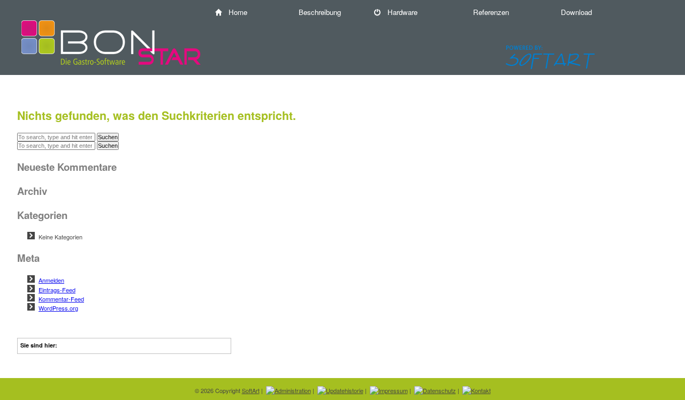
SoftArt (251, 390)
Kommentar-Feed (61, 299)
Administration (293, 390)
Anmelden (51, 280)
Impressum (393, 390)
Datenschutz (439, 390)
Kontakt (481, 390)
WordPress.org (58, 308)
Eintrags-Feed (57, 289)
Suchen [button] (108, 137)
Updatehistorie (344, 390)
